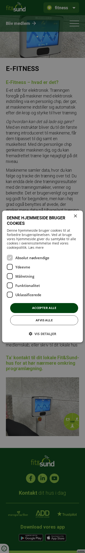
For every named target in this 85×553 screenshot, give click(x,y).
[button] (42, 333)
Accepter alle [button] (44, 308)
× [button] (75, 216)
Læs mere (36, 247)
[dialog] (42, 276)
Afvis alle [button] (44, 320)
